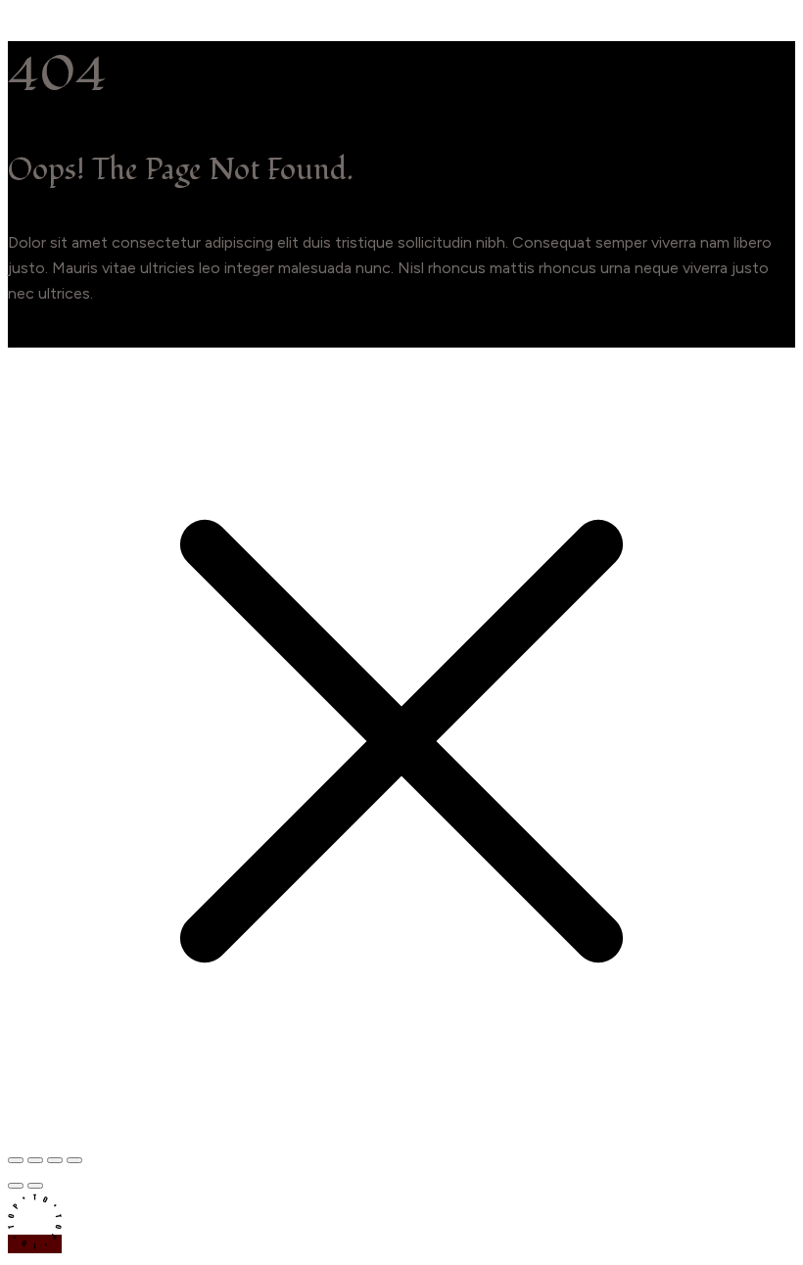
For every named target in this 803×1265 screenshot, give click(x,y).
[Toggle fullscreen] (35, 1160)
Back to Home (59, 334)
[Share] (55, 1160)
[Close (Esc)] (74, 1160)
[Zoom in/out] (16, 1160)
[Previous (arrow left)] (16, 1186)
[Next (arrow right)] (35, 1186)
